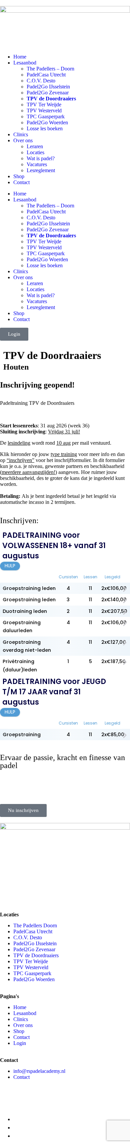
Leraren (35, 146)
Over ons (23, 140)
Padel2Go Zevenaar (48, 92)
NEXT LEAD (86, 1100)
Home (19, 56)
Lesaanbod (24, 62)
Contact (21, 182)
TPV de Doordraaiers (51, 98)
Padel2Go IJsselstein (48, 86)
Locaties (35, 152)
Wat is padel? (41, 158)
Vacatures (37, 164)
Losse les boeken (45, 128)
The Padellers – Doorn (50, 68)
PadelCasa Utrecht (46, 74)
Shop (18, 176)
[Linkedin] (44, 896)
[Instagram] (8, 896)
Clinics (20, 134)
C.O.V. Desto (41, 80)
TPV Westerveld (44, 110)
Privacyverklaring (20, 1100)
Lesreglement (41, 170)
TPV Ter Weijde (44, 104)
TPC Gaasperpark (46, 116)
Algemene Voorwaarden (87, 1094)
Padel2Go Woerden (47, 122)
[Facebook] (26, 896)
